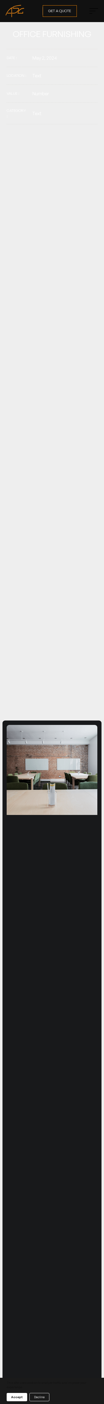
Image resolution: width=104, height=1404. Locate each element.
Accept (17, 1397)
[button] (92, 11)
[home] (21, 11)
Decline (39, 1397)
